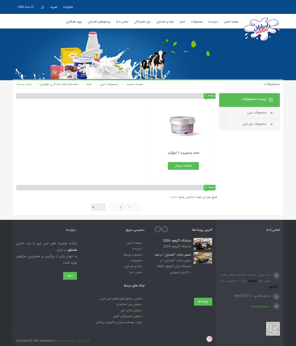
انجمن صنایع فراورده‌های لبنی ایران (121, 298)
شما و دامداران (133, 266)
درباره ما (137, 249)
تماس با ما (136, 272)
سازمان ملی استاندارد (129, 304)
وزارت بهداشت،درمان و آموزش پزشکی (119, 322)
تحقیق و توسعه (132, 255)
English (68, 7)
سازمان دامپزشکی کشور (127, 316)
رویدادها (203, 301)
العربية (53, 7)
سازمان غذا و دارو (131, 310)
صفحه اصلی (134, 243)
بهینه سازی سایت (64, 341)
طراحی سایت (82, 341)
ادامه (70, 275)
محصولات (136, 260)
